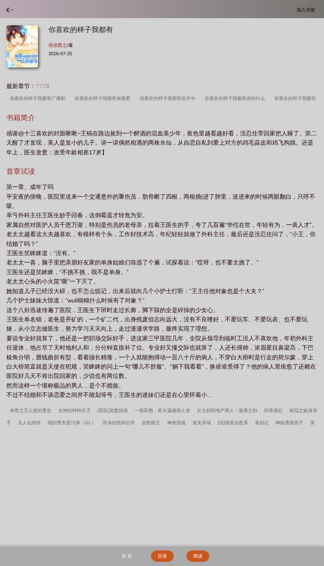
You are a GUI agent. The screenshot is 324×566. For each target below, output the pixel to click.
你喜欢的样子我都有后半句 (169, 98)
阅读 (197, 555)
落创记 (262, 422)
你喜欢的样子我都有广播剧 (39, 98)
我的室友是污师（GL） (72, 422)
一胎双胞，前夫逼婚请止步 (162, 410)
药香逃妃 (273, 410)
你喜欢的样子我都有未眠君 (104, 98)
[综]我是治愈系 (233, 422)
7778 (42, 86)
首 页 (127, 555)
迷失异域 (201, 422)
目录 (162, 555)
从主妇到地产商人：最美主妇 (227, 410)
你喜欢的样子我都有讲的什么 (236, 98)
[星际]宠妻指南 (112, 410)
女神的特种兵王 (74, 410)
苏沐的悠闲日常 (119, 422)
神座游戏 (176, 422)
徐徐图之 (58, 45)
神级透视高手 (289, 422)
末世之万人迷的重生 (30, 410)
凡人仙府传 (29, 422)
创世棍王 (151, 422)
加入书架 (307, 9)
